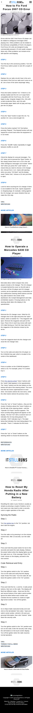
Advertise (13, 701)
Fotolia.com (16, 35)
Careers (26, 701)
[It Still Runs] (16, 2)
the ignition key (9, 523)
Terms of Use (11, 703)
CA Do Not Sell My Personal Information (16, 704)
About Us (6, 701)
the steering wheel (11, 381)
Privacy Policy (20, 703)
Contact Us (19, 701)
